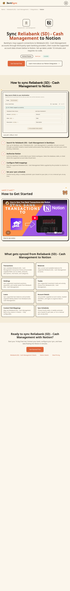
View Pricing (56, 355)
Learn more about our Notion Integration (43, 64)
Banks (3, 9)
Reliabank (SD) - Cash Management (18, 9)
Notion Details (44, 355)
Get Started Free (16, 64)
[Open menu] (66, 3)
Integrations (34, 9)
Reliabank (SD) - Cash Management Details (23, 355)
